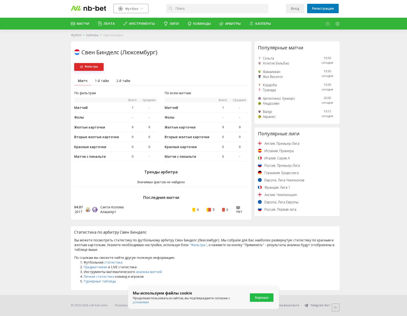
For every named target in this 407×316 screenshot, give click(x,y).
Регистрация (323, 8)
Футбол (76, 35)
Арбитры (92, 35)
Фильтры (91, 66)
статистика (113, 262)
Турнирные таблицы (100, 281)
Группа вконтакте (286, 305)
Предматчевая (95, 267)
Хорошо (262, 297)
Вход (295, 8)
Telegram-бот (320, 305)
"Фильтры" (198, 245)
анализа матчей (149, 271)
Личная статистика (99, 276)
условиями (141, 302)
